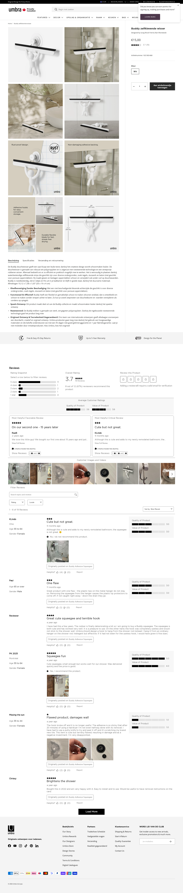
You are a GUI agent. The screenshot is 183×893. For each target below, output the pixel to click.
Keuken (112, 17)
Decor (57, 17)
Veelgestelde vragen (95, 836)
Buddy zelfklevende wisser (22, 23)
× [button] (178, 5)
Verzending (92, 841)
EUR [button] (104, 2)
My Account (120, 846)
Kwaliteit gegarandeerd (97, 846)
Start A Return (121, 836)
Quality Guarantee (123, 841)
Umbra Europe (17, 884)
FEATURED (42, 17)
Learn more (150, 17)
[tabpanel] (63, 296)
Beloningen (149, 2)
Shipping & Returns (123, 831)
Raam (99, 17)
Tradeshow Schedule (96, 831)
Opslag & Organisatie (78, 17)
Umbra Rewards (69, 836)
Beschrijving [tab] (13, 261)
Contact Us (119, 851)
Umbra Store (67, 846)
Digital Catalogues (70, 865)
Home (10, 23)
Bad (124, 17)
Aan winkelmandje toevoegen (162, 86)
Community (67, 855)
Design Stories (68, 851)
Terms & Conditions (70, 860)
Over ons (134, 2)
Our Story (66, 831)
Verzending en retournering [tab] (50, 261)
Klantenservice (167, 2)
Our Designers (68, 841)
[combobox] (97, 9)
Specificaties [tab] (28, 261)
